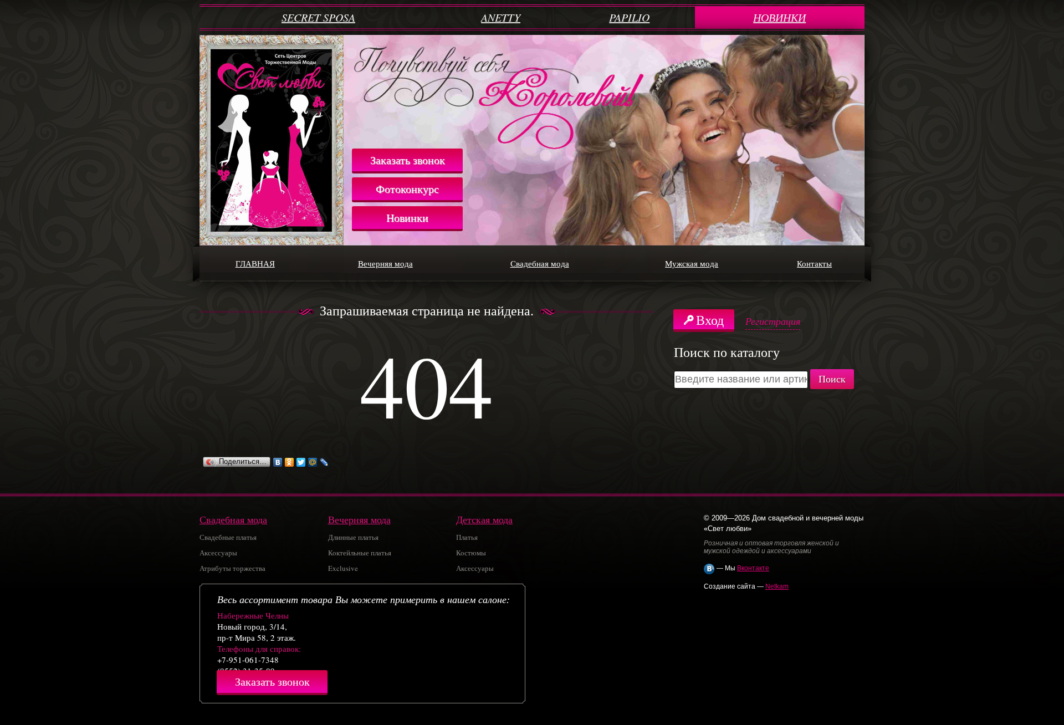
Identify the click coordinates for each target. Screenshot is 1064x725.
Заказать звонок (407, 159)
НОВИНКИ (779, 17)
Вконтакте (753, 568)
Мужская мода (691, 263)
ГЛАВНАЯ (255, 263)
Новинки (407, 217)
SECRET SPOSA (318, 17)
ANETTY (500, 17)
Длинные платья (353, 537)
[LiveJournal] (324, 462)
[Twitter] (301, 462)
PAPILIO (629, 17)
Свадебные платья (228, 537)
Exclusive (343, 568)
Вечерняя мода (385, 263)
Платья (467, 537)
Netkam (777, 586)
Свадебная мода (539, 263)
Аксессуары (218, 553)
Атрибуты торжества (232, 568)
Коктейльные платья (359, 553)
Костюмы (471, 553)
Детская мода (484, 519)
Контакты (814, 263)
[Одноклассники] (289, 462)
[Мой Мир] (313, 462)
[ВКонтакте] (278, 462)
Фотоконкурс (407, 188)
